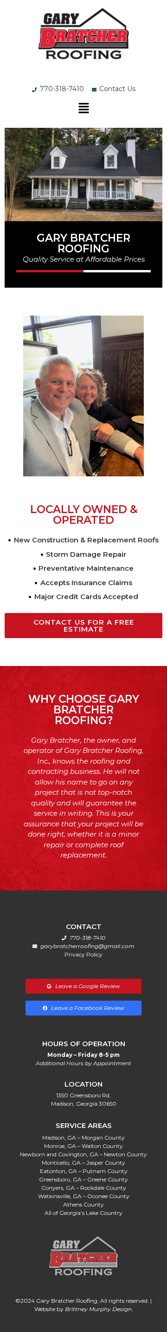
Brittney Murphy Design (98, 1309)
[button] (83, 109)
